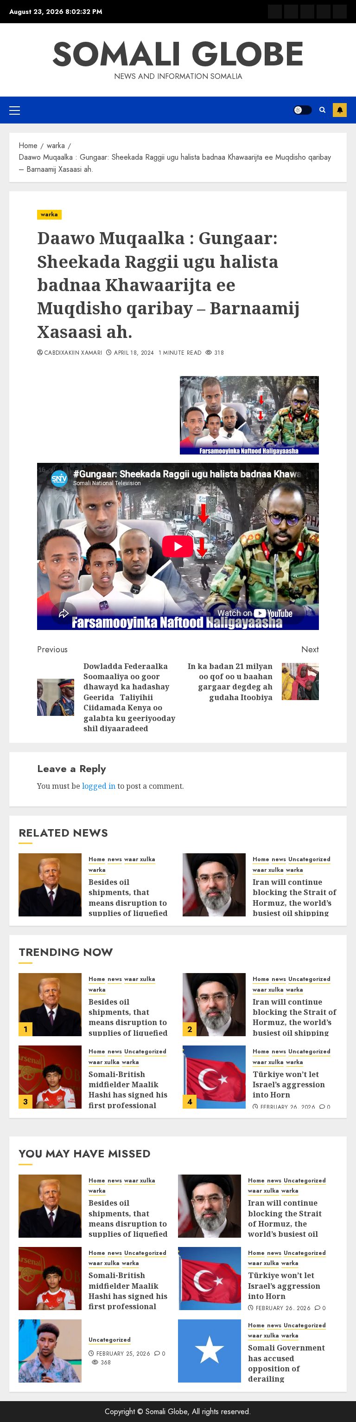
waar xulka (139, 860)
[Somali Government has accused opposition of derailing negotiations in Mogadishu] (209, 1351)
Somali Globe (178, 54)
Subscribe (340, 110)
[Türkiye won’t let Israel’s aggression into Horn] (214, 1077)
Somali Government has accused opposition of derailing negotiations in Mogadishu (286, 1374)
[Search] (322, 110)
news (115, 860)
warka (49, 214)
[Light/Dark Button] (302, 110)
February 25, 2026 (123, 1354)
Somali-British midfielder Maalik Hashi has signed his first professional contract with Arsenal (131, 1095)
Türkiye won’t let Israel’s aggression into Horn (289, 1084)
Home (97, 860)
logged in (98, 786)
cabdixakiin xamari (73, 353)
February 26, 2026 (288, 1107)
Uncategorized (309, 860)
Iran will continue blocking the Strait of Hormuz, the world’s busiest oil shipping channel (295, 903)
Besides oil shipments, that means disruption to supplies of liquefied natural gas (128, 903)
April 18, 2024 (134, 353)
